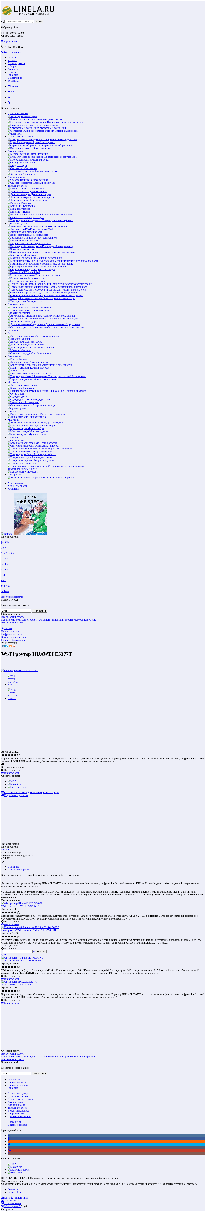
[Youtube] (9, 1147)
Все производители (12, 596)
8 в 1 (3, 580)
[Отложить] (3, 954)
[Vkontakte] (9, 1135)
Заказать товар (11, 773)
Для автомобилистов (19, 312)
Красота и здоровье (18, 223)
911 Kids (5, 585)
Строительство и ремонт (21, 136)
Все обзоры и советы (12, 616)
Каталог (12, 60)
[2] (6, 755)
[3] (9, 755)
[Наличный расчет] (19, 787)
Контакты (13, 80)
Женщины (13, 382)
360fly (4, 564)
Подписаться (39, 611)
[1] (3, 755)
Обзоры (12, 66)
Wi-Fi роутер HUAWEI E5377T (18, 984)
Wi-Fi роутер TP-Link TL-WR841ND (21, 960)
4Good (4, 569)
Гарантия (13, 75)
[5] (15, 755)
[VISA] (12, 781)
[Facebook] (8, 1138)
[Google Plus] (14, 646)
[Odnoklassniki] (8, 1141)
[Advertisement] (28, 727)
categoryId (13, 330)
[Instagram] (9, 1153)
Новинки (13, 437)
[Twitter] (6, 646)
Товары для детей (17, 185)
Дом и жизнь (15, 356)
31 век (4, 558)
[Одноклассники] (10, 646)
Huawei (5, 849)
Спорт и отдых (16, 440)
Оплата (12, 72)
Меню (11, 91)
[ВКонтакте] (3, 646)
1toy (3, 547)
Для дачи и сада (16, 177)
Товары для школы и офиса (23, 468)
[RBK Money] (16, 1172)
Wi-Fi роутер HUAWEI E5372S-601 (20, 906)
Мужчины (13, 419)
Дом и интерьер (16, 151)
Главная (12, 57)
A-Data (5, 591)
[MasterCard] (15, 784)
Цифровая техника (18, 113)
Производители (16, 63)
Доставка (13, 69)
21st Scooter (7, 553)
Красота (12, 411)
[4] (12, 755)
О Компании (15, 77)
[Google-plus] (9, 1150)
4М (3, 575)
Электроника (15, 474)
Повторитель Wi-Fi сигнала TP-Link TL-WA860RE (29, 930)
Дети (10, 333)
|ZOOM (5, 542)
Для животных (16, 304)
